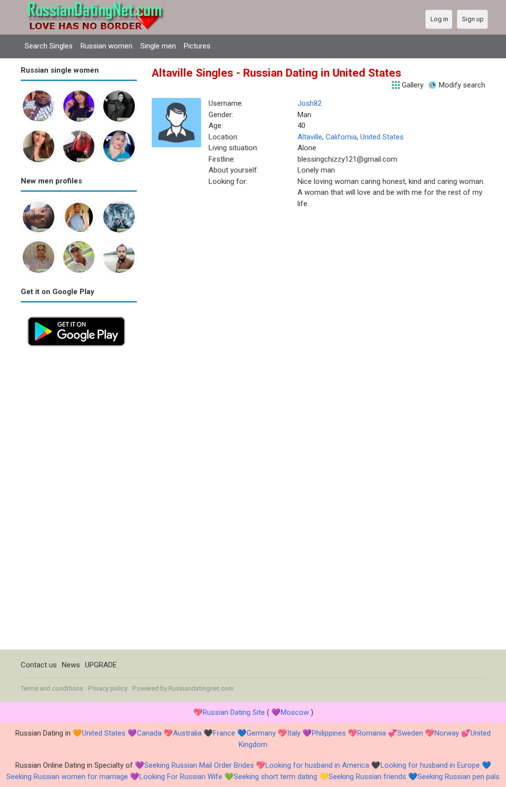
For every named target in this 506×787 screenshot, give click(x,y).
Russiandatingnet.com (201, 688)
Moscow (295, 712)
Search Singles (49, 46)
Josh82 (309, 103)
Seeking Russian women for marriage (67, 776)
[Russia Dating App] (76, 315)
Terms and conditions (52, 688)
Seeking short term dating (275, 776)
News (71, 664)
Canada (149, 733)
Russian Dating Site (234, 712)
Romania (371, 733)
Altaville (309, 136)
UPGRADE (101, 664)
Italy (293, 733)
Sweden (410, 733)
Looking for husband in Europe (430, 765)
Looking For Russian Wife (180, 776)
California (341, 136)
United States (382, 136)
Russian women (106, 46)
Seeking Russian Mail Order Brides (199, 765)
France (224, 733)
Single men (158, 46)
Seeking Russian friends (367, 776)
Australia (187, 733)
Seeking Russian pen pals (459, 776)
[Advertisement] (79, 501)
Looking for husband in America (317, 765)
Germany (261, 733)
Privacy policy (107, 688)
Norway (446, 733)
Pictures (197, 46)
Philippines (329, 733)
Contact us (39, 664)
